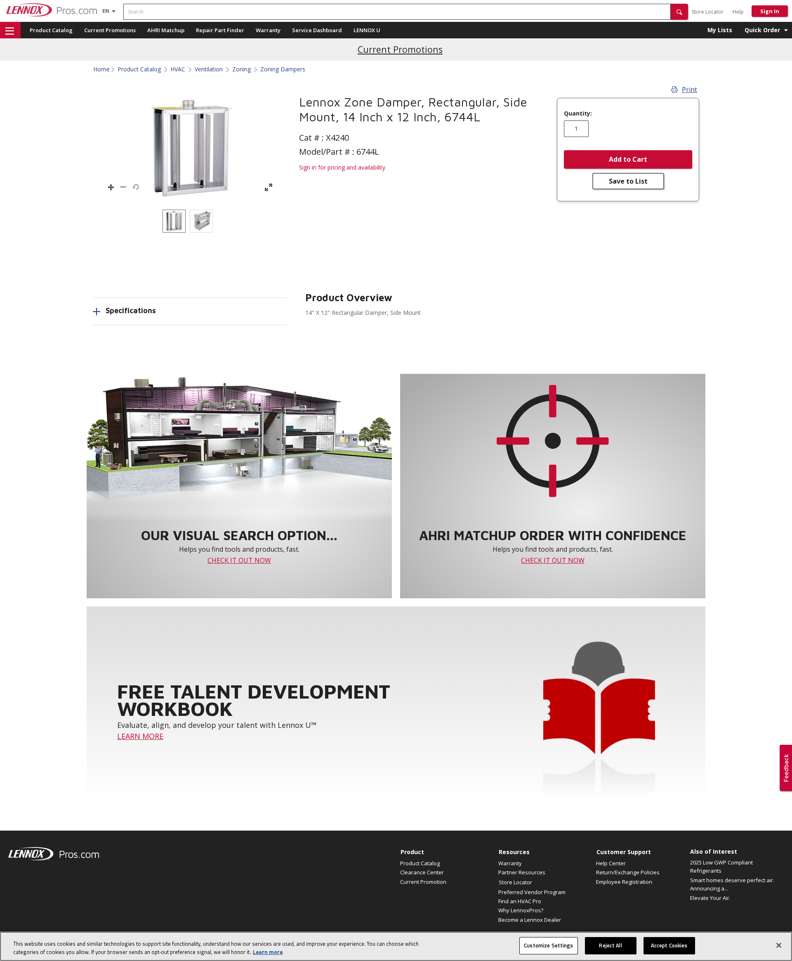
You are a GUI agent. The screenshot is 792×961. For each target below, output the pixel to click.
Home (101, 69)
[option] (174, 221)
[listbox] (190, 221)
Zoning (241, 69)
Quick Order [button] (762, 30)
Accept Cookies (669, 945)
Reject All (610, 945)
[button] (679, 12)
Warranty (268, 30)
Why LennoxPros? (520, 910)
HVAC (177, 69)
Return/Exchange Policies (628, 872)
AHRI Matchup (165, 30)
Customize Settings (548, 945)
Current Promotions (110, 30)
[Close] (779, 945)
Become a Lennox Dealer (529, 919)
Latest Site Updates (400, 49)
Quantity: (578, 113)
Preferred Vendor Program (532, 892)
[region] (396, 946)
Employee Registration (624, 881)
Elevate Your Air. (710, 898)
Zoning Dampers (282, 69)
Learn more (268, 952)
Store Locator (708, 11)
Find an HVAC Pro (519, 901)
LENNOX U (367, 30)
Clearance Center (422, 872)
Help (738, 11)
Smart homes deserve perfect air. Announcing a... (732, 884)
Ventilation (209, 69)
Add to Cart (628, 159)
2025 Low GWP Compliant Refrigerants (721, 866)
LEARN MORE (140, 736)
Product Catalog (51, 30)
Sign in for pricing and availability (342, 167)
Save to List (628, 181)
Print (689, 89)
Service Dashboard (317, 30)
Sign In (769, 11)
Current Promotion (423, 881)
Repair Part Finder (220, 30)
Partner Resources (521, 872)
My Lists (719, 30)
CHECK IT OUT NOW (239, 560)
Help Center (611, 863)
